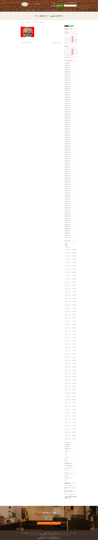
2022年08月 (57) (67, 165)
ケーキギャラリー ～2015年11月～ (70, 400)
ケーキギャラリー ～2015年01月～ (70, 433)
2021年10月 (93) (67, 186)
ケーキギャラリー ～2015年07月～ (70, 413)
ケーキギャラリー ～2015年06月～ (70, 416)
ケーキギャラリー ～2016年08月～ (70, 371)
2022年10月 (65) (67, 160)
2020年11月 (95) (67, 209)
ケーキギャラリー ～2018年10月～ (70, 286)
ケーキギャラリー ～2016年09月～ (70, 368)
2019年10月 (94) (67, 237)
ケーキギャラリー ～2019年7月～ (70, 257)
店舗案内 (26, 10)
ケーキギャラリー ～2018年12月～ (70, 279)
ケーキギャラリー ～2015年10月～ (70, 403)
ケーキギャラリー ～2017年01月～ (70, 354)
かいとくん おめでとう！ (69, 494)
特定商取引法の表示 (68, 463)
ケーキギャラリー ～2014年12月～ (70, 436)
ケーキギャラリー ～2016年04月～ (70, 384)
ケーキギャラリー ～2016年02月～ (70, 390)
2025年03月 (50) (67, 99)
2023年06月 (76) (67, 143)
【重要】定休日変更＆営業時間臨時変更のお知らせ (71, 497)
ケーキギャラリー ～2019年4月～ (70, 266)
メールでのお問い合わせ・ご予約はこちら (49, 523)
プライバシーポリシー (69, 467)
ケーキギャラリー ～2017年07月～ (70, 335)
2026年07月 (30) (67, 65)
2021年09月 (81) (67, 188)
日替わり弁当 (67, 446)
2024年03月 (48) (67, 124)
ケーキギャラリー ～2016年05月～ (70, 381)
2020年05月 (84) (67, 222)
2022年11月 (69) (67, 158)
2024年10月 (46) (67, 109)
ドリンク (66, 461)
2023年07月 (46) (67, 141)
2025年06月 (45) (67, 92)
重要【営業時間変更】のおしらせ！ (70, 492)
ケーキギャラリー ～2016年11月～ (70, 361)
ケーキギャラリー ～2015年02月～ (70, 430)
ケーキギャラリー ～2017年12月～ (70, 319)
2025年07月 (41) (67, 90)
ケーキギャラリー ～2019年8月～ (70, 253)
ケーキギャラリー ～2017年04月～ (70, 345)
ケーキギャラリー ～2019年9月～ (70, 250)
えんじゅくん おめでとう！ (26, 42)
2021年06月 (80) (67, 194)
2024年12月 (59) (67, 105)
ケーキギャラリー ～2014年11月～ (70, 439)
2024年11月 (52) (67, 107)
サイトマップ (67, 469)
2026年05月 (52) (67, 69)
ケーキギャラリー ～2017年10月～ (70, 325)
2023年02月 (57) (67, 152)
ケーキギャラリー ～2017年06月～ (70, 338)
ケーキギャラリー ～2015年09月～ (70, 407)
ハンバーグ (67, 457)
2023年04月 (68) (67, 148)
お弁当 (50, 10)
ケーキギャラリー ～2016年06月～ (70, 377)
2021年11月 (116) (68, 184)
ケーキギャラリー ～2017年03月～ (70, 348)
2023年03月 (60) (67, 150)
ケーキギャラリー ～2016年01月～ (70, 394)
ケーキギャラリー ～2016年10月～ (70, 364)
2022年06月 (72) (67, 169)
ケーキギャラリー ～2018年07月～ (70, 296)
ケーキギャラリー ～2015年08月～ (70, 410)
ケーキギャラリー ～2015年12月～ (70, 397)
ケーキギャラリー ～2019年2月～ (70, 273)
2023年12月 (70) (67, 131)
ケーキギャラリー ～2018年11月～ (70, 283)
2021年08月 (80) (67, 190)
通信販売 (46, 10)
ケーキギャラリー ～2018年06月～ (70, 299)
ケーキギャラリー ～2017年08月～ (70, 332)
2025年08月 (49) (67, 88)
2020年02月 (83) (67, 228)
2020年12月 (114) (68, 207)
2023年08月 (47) (67, 139)
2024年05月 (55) (67, 120)
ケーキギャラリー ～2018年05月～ (70, 302)
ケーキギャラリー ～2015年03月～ (70, 426)
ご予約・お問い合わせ (72, 10)
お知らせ (66, 475)
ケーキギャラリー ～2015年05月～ (70, 420)
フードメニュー (64, 10)
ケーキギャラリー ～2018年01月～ (70, 315)
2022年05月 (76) (67, 171)
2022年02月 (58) (67, 177)
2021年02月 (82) (67, 203)
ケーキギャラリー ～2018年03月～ (70, 309)
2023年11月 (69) (67, 133)
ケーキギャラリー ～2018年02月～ (70, 312)
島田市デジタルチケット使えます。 (70, 488)
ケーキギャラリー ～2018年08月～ (70, 292)
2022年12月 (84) (67, 156)
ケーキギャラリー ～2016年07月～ (70, 374)
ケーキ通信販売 (67, 444)
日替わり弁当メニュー (69, 448)
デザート (66, 459)
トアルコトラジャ (56, 10)
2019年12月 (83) (67, 233)
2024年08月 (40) (67, 114)
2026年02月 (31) (67, 75)
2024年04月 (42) (67, 122)
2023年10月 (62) (67, 135)
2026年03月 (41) (67, 73)
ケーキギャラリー (33, 10)
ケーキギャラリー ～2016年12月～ (70, 358)
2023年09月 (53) (67, 137)
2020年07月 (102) (68, 218)
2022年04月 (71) (67, 173)
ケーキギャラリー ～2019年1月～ (70, 276)
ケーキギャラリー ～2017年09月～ (70, 328)
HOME (23, 10)
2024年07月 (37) (67, 116)
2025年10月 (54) (67, 84)
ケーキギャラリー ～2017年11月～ (70, 322)
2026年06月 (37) (67, 67)
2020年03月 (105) (68, 226)
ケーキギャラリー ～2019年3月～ (70, 270)
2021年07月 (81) (67, 192)
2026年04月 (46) (67, 71)
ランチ (66, 452)
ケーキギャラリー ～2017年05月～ (70, 341)
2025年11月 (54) (67, 82)
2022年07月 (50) (67, 167)
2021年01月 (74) (67, 205)
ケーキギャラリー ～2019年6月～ (70, 260)
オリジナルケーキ (40, 10)
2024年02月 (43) (67, 126)
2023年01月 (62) (67, 154)
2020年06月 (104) (68, 220)
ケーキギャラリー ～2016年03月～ (70, 387)
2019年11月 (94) (67, 235)
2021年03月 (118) (68, 201)
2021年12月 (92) (67, 182)
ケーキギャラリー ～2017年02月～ (70, 351)
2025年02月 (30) (67, 101)
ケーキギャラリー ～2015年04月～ (70, 423)
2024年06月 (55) (67, 118)
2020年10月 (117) (68, 211)
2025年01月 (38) (67, 103)
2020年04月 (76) (67, 224)
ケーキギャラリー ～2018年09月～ (70, 289)
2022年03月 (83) (67, 175)
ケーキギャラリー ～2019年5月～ (70, 263)
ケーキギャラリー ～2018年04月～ (70, 305)
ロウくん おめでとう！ (69, 485)
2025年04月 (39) (67, 97)
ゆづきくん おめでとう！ (57, 42)
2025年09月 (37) (67, 86)
